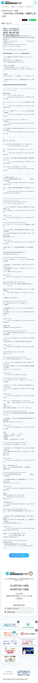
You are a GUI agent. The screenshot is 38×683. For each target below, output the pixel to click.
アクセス (19, 598)
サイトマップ (8, 671)
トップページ (6, 6)
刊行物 (12, 6)
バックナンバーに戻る (18, 555)
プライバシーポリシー (8, 674)
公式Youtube (11, 612)
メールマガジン (20, 6)
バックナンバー (30, 6)
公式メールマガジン (13, 608)
